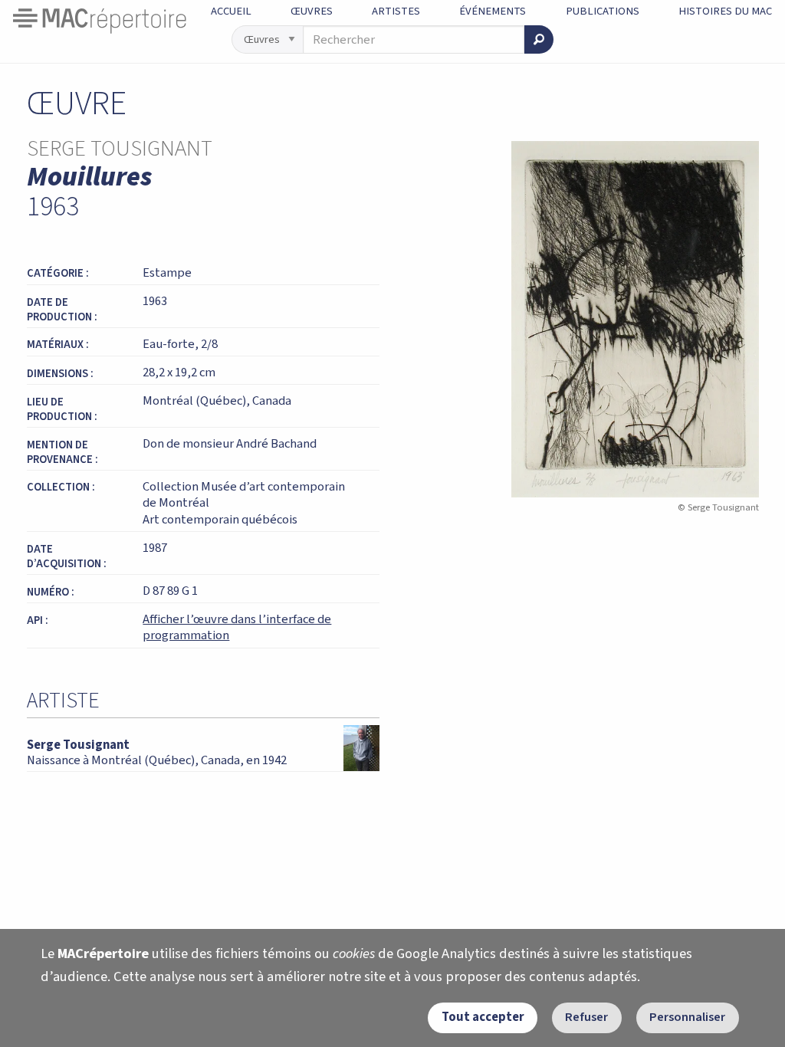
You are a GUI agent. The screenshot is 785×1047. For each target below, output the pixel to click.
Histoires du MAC (725, 11)
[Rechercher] (538, 39)
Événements (492, 11)
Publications (602, 11)
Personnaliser (687, 1017)
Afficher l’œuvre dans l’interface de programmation (237, 627)
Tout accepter (483, 1017)
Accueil (231, 11)
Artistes (396, 11)
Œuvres (312, 11)
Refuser (586, 1017)
